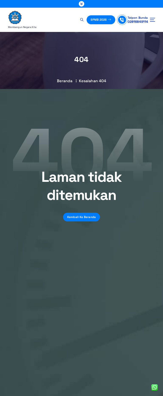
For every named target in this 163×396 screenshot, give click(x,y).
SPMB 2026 (99, 20)
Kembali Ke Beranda (81, 217)
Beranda (65, 80)
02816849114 (138, 22)
